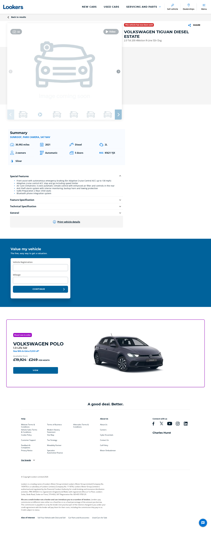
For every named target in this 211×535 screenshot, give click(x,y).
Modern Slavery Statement (53, 430)
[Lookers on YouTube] (169, 423)
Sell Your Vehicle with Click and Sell (51, 517)
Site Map (50, 435)
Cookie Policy (26, 435)
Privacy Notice (26, 450)
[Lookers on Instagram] (177, 423)
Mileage (17, 274)
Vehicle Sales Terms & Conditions (29, 430)
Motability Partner (54, 445)
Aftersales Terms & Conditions (81, 425)
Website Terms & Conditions (28, 425)
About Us (103, 424)
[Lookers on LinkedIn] (185, 423)
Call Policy (104, 445)
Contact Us (104, 440)
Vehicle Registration (23, 262)
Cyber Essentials (106, 435)
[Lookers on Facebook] (153, 423)
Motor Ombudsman (108, 450)
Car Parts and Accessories (78, 517)
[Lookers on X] (161, 423)
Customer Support (28, 440)
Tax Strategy (52, 440)
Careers (103, 430)
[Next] (118, 72)
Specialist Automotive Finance (55, 451)
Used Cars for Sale (99, 517)
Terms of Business (54, 424)
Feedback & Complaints (25, 446)
